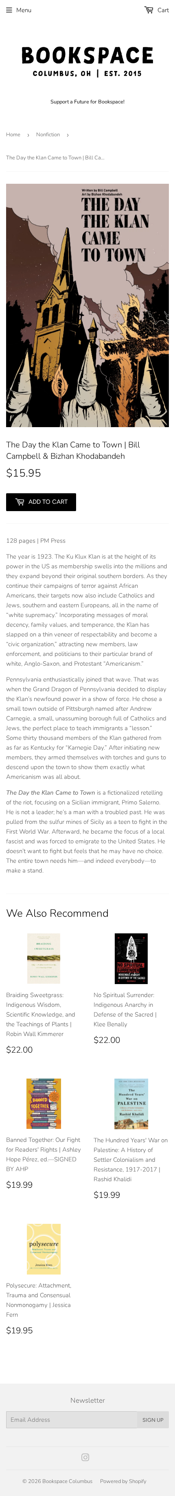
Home (13, 134)
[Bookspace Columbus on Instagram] (85, 1459)
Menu (23, 10)
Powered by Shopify (123, 1481)
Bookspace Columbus (67, 1481)
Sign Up (153, 1420)
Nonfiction (48, 134)
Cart (162, 10)
